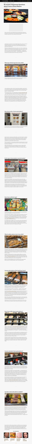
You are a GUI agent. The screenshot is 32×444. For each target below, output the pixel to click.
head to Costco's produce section (13, 379)
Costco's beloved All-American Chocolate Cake (18, 326)
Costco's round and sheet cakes (23, 92)
